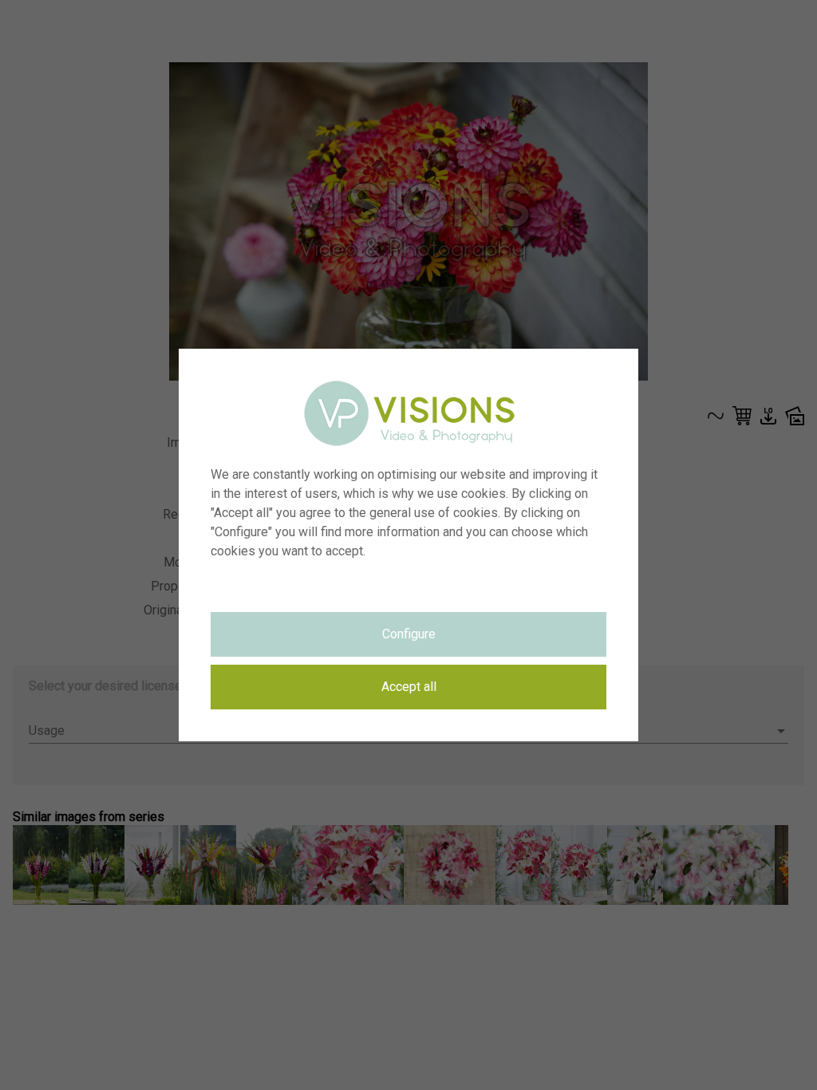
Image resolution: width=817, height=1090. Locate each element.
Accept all (408, 686)
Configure (409, 634)
